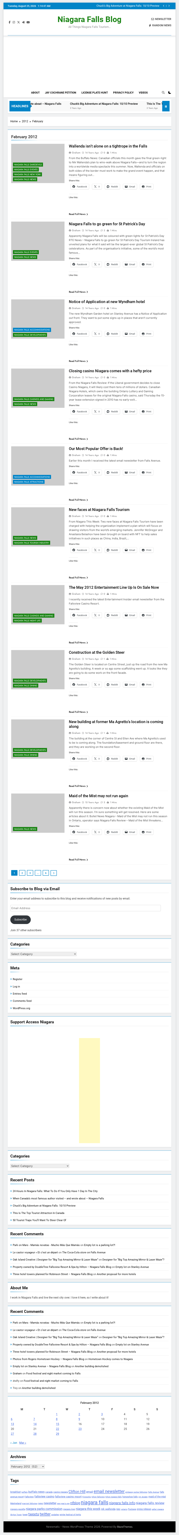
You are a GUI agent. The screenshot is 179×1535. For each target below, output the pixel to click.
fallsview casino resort (68, 1496)
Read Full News (77, 214)
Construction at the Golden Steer (97, 652)
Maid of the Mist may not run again (98, 796)
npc (118, 1509)
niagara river (69, 1509)
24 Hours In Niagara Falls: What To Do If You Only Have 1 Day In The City (55, 1191)
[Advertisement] (89, 61)
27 (12, 1434)
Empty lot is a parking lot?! (99, 1245)
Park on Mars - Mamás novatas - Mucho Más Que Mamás (46, 1245)
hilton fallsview (98, 1497)
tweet (25, 1514)
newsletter (50, 1503)
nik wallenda (108, 1509)
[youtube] (28, 22)
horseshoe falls (130, 1496)
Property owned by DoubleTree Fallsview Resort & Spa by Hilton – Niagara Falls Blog (62, 1267)
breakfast (15, 1492)
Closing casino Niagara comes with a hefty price (110, 371)
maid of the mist (157, 1496)
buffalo (25, 1492)
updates (55, 1514)
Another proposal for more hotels (116, 1274)
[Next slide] (169, 5)
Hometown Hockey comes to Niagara (110, 1359)
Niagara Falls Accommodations (32, 329)
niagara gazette (17, 1509)
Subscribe (20, 919)
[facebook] (10, 22)
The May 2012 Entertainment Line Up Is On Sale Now (114, 587)
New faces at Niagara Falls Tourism (99, 509)
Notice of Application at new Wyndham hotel (107, 302)
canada (49, 1492)
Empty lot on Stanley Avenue (132, 1267)
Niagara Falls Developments (30, 334)
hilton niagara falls (113, 1497)
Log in (16, 986)
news (40, 1503)
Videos (143, 92)
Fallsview (29, 1496)
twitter (45, 1514)
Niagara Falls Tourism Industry (31, 542)
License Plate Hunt (94, 92)
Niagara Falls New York (27, 174)
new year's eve (63, 1503)
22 (57, 1429)
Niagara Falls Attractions (28, 481)
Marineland (15, 1503)
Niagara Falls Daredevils (28, 164)
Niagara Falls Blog (89, 19)
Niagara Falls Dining (25, 685)
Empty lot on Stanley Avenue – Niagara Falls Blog (42, 1366)
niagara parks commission (44, 1509)
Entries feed (20, 993)
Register (17, 979)
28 (35, 1434)
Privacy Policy (123, 92)
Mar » (22, 1442)
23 (80, 1429)
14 (35, 1424)
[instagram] (14, 22)
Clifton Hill (77, 1491)
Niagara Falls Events (26, 169)
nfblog (75, 1503)
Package (132, 1509)
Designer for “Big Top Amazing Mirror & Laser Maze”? (133, 1259)
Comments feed (22, 1000)
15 (57, 1424)
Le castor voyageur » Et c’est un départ (35, 1252)
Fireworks (86, 1497)
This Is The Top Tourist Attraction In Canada (133, 6)
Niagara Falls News (25, 179)
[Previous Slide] (163, 5)
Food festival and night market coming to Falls (53, 1373)
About (35, 92)
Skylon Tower (16, 1515)
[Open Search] (163, 92)
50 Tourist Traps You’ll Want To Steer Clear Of (39, 1220)
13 (12, 1424)
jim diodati (143, 1497)
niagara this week (88, 1509)
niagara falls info (122, 1503)
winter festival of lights (70, 1514)
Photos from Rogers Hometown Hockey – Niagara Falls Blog (48, 1359)
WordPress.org (21, 1008)
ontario (124, 1509)
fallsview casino (44, 1496)
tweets (33, 1514)
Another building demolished (91, 1366)
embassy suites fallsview (136, 1492)
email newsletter (109, 1491)
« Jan (13, 1442)
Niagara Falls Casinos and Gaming (33, 399)
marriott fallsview (29, 1503)
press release (144, 1509)
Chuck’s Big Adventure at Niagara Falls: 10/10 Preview (83, 103)
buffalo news (36, 1491)
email (89, 1491)
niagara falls (94, 1502)
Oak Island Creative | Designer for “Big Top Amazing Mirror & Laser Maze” (55, 1259)
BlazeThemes (124, 1526)
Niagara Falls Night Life (27, 620)
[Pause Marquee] (166, 106)
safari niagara (158, 1509)
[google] (23, 22)
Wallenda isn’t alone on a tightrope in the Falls (108, 146)
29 (57, 1434)
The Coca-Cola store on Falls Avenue (84, 1252)
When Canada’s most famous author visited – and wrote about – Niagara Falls (58, 1198)
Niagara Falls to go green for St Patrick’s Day (107, 224)
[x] (18, 22)
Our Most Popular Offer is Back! (96, 449)
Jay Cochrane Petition (60, 92)
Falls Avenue (153, 1492)
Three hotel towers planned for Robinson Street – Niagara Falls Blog (52, 1274)
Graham (76, 152)
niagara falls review (150, 1503)
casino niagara (60, 1492)
